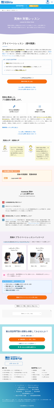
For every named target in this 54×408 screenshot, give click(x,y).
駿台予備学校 (35, 389)
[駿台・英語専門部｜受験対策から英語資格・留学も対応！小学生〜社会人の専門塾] (7, 2)
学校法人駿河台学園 (33, 387)
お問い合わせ (21, 387)
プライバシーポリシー (33, 385)
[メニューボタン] (52, 2)
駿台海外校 (19, 391)
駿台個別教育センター (28, 393)
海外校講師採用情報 (35, 395)
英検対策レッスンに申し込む (9, 127)
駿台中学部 (28, 391)
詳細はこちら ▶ (34, 5)
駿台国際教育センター (23, 389)
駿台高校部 (37, 391)
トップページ (20, 385)
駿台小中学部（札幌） (21, 395)
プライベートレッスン (9, 55)
